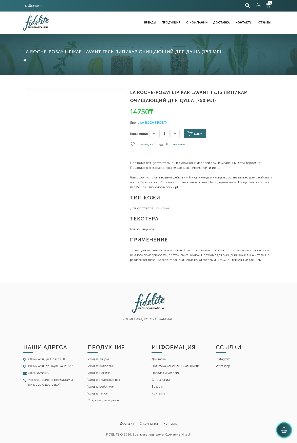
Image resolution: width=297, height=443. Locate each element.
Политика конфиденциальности (175, 366)
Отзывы (264, 22)
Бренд (134, 122)
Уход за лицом (98, 359)
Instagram (223, 359)
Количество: (139, 134)
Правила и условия (166, 373)
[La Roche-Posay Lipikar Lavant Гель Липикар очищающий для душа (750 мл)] (75, 90)
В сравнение (175, 144)
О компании (197, 22)
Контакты (244, 22)
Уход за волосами (100, 366)
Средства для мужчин (103, 400)
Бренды (150, 22)
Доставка (221, 22)
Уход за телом (97, 393)
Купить (198, 134)
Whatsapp (223, 366)
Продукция (171, 22)
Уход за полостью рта (103, 380)
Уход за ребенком (100, 386)
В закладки (146, 144)
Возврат (157, 386)
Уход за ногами (98, 373)
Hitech (186, 434)
